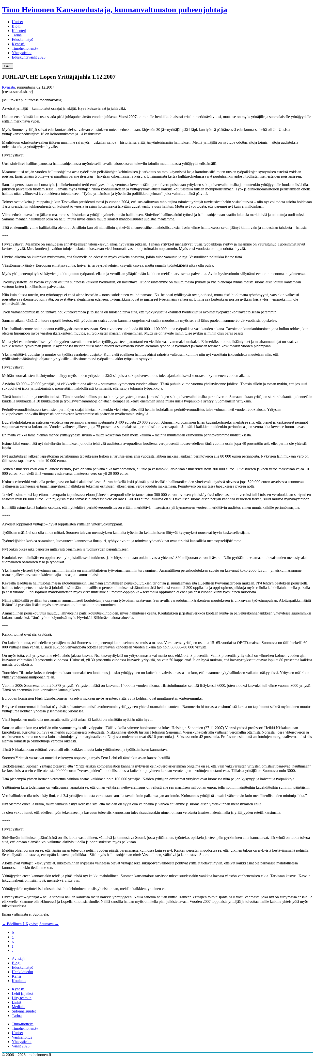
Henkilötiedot (22, 972)
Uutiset (17, 22)
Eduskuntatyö (22, 39)
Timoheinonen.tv (25, 48)
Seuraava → (49, 924)
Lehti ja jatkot (22, 993)
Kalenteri (19, 31)
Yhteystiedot (22, 53)
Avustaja (18, 958)
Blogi (16, 26)
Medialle (18, 1007)
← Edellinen (12, 924)
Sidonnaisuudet (24, 1011)
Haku (7, 66)
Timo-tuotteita (22, 1024)
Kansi (16, 976)
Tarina (17, 35)
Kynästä (18, 44)
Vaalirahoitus (22, 1037)
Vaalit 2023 (21, 1046)
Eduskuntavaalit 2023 (29, 57)
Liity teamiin (22, 998)
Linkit (16, 1002)
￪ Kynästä (30, 924)
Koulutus (19, 981)
